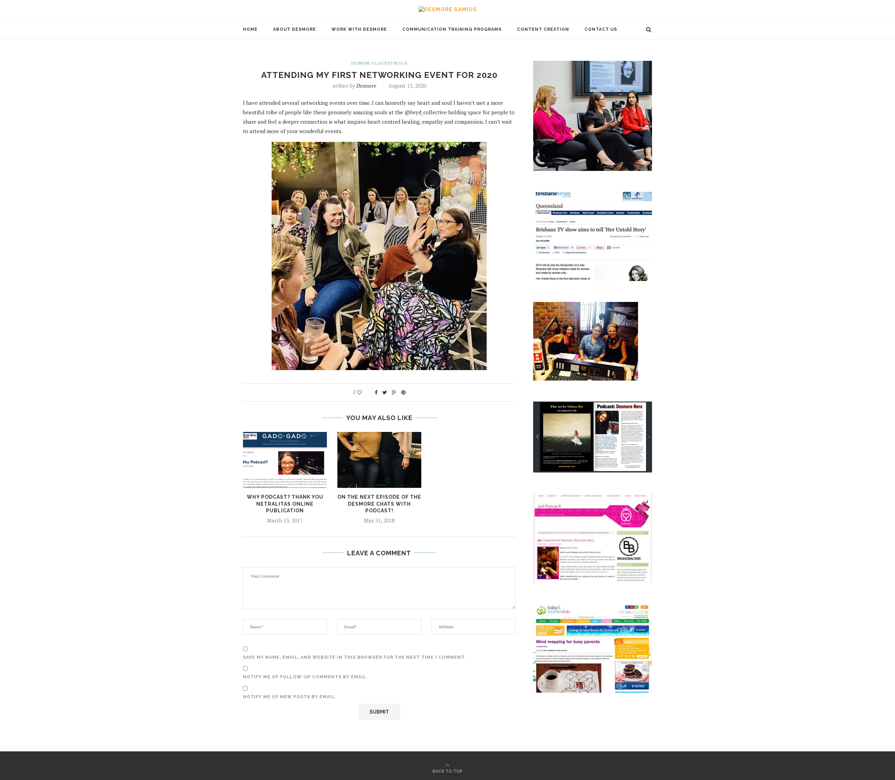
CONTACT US (601, 29)
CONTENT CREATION (543, 29)
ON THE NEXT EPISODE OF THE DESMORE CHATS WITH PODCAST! (379, 503)
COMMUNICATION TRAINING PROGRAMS (452, 29)
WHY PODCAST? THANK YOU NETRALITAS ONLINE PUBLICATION (285, 503)
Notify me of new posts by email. (289, 696)
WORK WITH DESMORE (359, 29)
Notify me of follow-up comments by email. (305, 676)
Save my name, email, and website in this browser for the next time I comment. (354, 657)
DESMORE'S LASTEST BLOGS (379, 63)
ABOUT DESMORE (294, 29)
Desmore (366, 85)
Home (250, 29)
